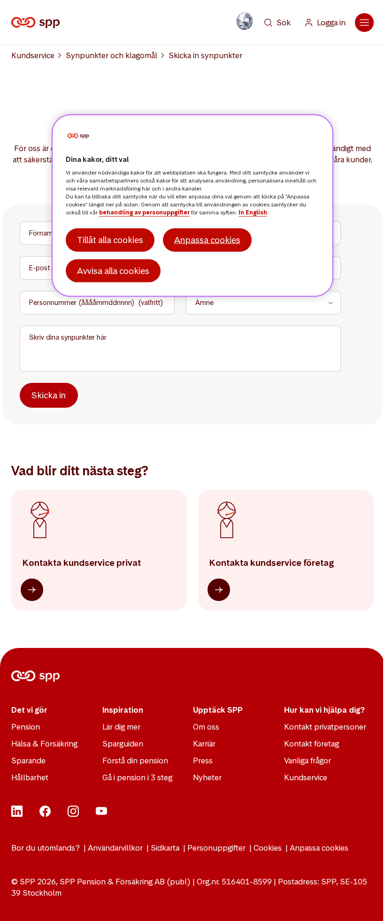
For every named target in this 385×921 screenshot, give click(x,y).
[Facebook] (45, 814)
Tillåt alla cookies (110, 240)
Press (203, 760)
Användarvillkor (115, 848)
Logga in (331, 22)
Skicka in (48, 395)
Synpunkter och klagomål (111, 55)
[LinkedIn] (17, 814)
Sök (284, 22)
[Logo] (37, 22)
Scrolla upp (366, 902)
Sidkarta (165, 848)
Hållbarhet (29, 777)
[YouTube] (101, 814)
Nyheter (207, 777)
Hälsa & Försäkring (44, 743)
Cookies (268, 848)
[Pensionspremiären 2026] (244, 21)
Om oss (206, 727)
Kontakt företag (311, 743)
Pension (25, 727)
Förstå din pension (135, 760)
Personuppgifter (216, 848)
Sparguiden (122, 743)
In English (253, 212)
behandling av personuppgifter (144, 212)
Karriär (204, 743)
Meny (364, 22)
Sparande (28, 760)
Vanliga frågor (307, 760)
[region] (192, 205)
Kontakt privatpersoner (325, 727)
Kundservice (32, 55)
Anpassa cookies (319, 848)
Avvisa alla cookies (113, 270)
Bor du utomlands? (45, 848)
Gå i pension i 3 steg (137, 777)
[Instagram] (73, 814)
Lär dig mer (121, 727)
